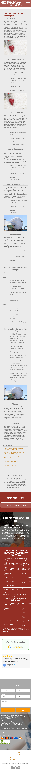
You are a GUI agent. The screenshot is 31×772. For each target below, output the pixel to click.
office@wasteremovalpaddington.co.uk (14, 723)
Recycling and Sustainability (21, 754)
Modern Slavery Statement (8, 754)
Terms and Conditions (24, 752)
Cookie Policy (9, 752)
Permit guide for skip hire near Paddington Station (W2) (12, 460)
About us (2, 752)
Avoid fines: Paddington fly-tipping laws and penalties (15, 456)
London (11, 26)
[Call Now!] (15, 5)
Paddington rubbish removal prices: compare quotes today (14, 452)
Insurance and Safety (25, 757)
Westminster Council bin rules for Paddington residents (13, 464)
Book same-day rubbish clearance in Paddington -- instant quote (14, 448)
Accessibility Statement (15, 759)
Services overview (24, 756)
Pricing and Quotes (15, 757)
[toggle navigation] (28, 2)
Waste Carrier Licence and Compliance (10, 756)
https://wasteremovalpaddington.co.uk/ (14, 724)
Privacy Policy (16, 752)
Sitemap (2, 732)
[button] (3, 663)
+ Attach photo (8, 710)
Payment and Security (5, 757)
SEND (23, 710)
